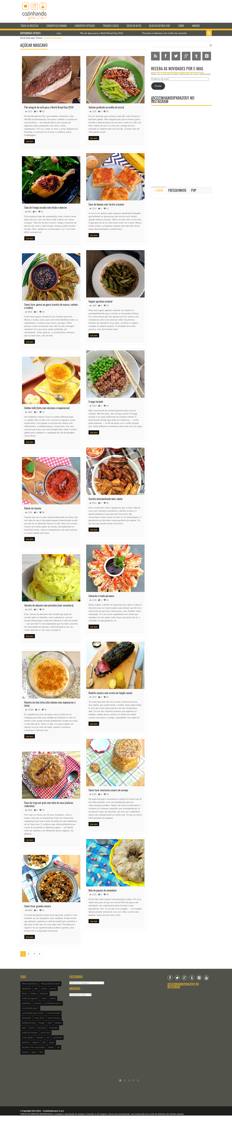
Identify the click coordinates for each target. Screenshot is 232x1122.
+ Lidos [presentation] (159, 190)
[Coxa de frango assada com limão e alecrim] (51, 180)
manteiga (53, 1028)
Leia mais (29, 141)
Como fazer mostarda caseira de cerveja (108, 790)
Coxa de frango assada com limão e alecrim (45, 207)
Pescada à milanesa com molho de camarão (115, 33)
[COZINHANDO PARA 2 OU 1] (34, 11)
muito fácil (45, 1032)
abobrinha (26, 988)
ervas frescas (54, 1018)
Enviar (158, 86)
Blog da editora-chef (159, 26)
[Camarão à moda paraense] (115, 568)
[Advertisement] (181, 158)
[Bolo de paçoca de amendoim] (115, 862)
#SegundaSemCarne (50, 983)
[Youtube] (206, 977)
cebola (53, 998)
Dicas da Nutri (134, 26)
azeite (44, 988)
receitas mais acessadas (33, 1047)
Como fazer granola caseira (37, 906)
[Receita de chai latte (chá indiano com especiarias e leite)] (51, 674)
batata (33, 993)
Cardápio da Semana (56, 26)
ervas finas (39, 1018)
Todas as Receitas (29, 26)
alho (36, 988)
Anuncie (196, 26)
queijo (51, 1042)
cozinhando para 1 (53, 1003)
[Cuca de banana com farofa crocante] (115, 176)
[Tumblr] (191, 977)
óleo (41, 1052)
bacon (24, 993)
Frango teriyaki (96, 402)
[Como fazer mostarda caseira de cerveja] (115, 762)
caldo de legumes (30, 998)
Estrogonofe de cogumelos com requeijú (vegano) (182, 33)
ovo (48, 1037)
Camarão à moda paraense (101, 596)
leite (24, 1028)
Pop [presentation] (193, 190)
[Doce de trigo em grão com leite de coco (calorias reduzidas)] (51, 775)
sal (58, 1047)
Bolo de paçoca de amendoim (103, 890)
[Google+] (184, 977)
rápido (51, 1047)
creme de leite (53, 1013)
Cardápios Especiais (85, 26)
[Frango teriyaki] (115, 374)
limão (31, 1028)
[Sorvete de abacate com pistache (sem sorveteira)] (51, 577)
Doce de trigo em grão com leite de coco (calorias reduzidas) (48, 804)
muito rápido (27, 1037)
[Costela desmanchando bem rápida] (115, 471)
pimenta (25, 1042)
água (34, 1052)
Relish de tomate (32, 508)
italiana (58, 1023)
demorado (26, 1018)
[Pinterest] (199, 977)
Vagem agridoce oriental (100, 301)
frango (42, 1023)
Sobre (181, 26)
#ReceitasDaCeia (30, 983)
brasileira (44, 993)
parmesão (57, 1037)
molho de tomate (29, 1032)
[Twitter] (177, 977)
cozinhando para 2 (30, 1008)
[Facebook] (170, 977)
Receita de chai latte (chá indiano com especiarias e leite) (49, 704)
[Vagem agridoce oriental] (115, 273)
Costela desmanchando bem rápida (105, 499)
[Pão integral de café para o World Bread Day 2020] (51, 79)
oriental (39, 1037)
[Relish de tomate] (51, 480)
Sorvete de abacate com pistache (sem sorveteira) (48, 605)
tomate (25, 1052)
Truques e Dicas (111, 26)
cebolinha (26, 1003)
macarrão (41, 1028)
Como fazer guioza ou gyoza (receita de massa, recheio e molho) (51, 306)
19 (38, 710)
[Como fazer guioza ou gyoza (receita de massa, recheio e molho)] (51, 277)
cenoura (37, 1003)
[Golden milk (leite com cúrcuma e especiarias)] (51, 380)
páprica (36, 1042)
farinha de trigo (29, 1023)
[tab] (158, 190)
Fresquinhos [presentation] (177, 190)
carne (43, 998)
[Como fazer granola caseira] (51, 878)
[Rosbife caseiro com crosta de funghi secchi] (115, 665)
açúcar (53, 988)
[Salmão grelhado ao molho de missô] (115, 79)
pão (44, 1042)
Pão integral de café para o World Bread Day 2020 (49, 107)
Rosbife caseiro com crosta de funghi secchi (110, 693)
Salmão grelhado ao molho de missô (106, 107)
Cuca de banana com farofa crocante (106, 204)
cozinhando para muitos (33, 1013)
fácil (50, 1023)
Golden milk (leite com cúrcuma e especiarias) (46, 408)
